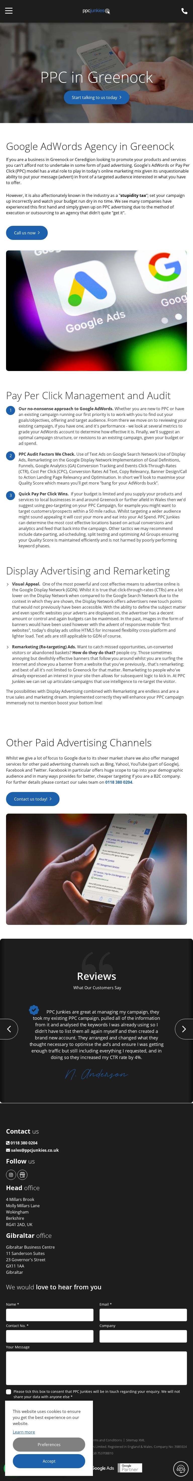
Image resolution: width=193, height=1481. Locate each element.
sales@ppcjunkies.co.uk (34, 1150)
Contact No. (17, 1325)
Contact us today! (30, 799)
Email (106, 1304)
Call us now (24, 233)
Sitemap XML (135, 1440)
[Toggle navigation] (9, 11)
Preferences (49, 1444)
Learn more (24, 1432)
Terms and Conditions (105, 1440)
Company (107, 1325)
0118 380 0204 (118, 782)
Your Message (18, 1347)
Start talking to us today (94, 97)
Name (12, 1304)
